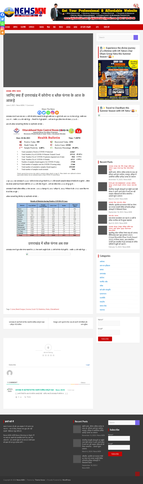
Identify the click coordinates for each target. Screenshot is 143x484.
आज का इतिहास (105, 266)
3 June (12, 309)
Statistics (41, 309)
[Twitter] (44, 113)
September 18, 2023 (116, 212)
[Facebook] (39, 113)
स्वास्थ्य (41, 27)
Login (88, 365)
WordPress (66, 480)
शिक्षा (48, 27)
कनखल (116, 166)
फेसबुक (126, 166)
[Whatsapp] (48, 113)
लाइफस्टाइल (128, 228)
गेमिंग (122, 166)
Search (136, 37)
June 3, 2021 (10, 105)
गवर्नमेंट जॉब (103, 282)
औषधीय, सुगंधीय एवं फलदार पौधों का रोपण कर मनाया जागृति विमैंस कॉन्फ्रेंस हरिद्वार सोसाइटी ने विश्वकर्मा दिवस (122, 207)
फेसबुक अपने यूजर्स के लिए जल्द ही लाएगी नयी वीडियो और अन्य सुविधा (70, 323)
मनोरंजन (31, 27)
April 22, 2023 (113, 223)
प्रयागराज (103, 294)
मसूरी (115, 228)
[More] (57, 113)
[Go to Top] (137, 474)
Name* (100, 320)
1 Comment (29, 105)
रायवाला (129, 185)
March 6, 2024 (114, 199)
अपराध (68, 27)
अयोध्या (102, 262)
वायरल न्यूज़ (120, 168)
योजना (61, 27)
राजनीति (23, 27)
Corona (28, 309)
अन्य (97, 27)
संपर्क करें (106, 27)
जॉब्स (101, 286)
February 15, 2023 (115, 247)
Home (7, 27)
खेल (54, 27)
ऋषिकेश (133, 183)
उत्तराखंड (8, 91)
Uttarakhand (54, 309)
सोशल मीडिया (130, 168)
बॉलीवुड (124, 226)
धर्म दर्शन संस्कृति (85, 27)
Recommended (120, 183)
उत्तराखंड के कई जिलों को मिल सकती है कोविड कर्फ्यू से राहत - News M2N (40, 390)
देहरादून (110, 185)
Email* (100, 329)
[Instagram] (53, 113)
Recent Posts (106, 162)
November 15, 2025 (115, 179)
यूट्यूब (115, 168)
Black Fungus (20, 309)
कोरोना (15, 27)
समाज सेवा (134, 185)
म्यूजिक (118, 228)
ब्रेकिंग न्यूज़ (131, 166)
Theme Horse (40, 480)
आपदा (75, 27)
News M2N (20, 105)
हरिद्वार (110, 170)
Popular (112, 183)
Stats (47, 309)
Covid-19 (35, 309)
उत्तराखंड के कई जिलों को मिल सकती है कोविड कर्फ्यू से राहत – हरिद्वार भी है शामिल (26, 323)
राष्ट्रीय (102, 302)
